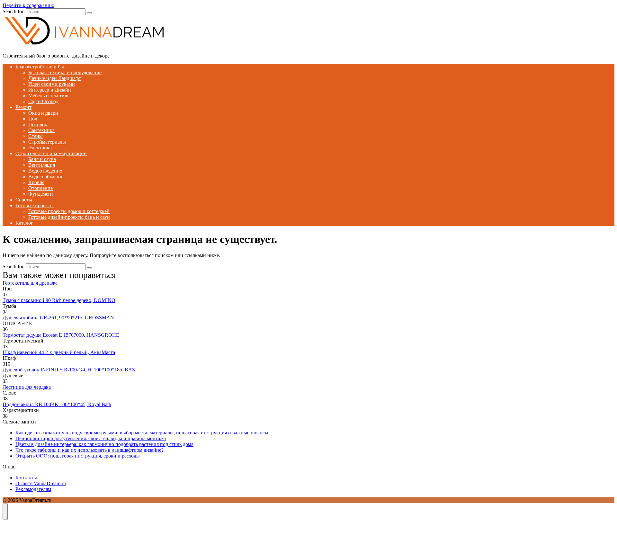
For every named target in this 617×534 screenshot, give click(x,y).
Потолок (37, 124)
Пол (32, 118)
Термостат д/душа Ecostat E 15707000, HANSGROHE (61, 335)
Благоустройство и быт (40, 66)
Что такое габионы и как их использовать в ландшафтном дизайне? (89, 450)
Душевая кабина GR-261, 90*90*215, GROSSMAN (58, 317)
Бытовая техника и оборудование (65, 72)
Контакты (26, 477)
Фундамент (40, 194)
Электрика (40, 147)
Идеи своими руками (51, 84)
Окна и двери (43, 113)
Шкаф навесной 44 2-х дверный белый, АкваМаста (59, 352)
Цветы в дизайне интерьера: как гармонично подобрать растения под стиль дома (104, 444)
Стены (35, 136)
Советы (23, 199)
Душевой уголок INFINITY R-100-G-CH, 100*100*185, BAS (69, 369)
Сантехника (41, 130)
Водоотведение (45, 171)
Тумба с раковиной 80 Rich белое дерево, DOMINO (59, 300)
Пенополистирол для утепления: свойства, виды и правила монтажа (90, 438)
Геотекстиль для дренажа (30, 283)
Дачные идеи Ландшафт (54, 78)
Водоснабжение (45, 176)
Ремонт (23, 107)
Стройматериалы (47, 142)
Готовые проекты (34, 205)
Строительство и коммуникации (51, 153)
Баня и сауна (42, 159)
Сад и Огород (43, 101)
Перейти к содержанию (28, 5)
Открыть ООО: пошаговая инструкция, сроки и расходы (77, 455)
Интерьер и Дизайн (49, 90)
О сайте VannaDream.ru (40, 483)
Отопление (40, 188)
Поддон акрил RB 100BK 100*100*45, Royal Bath (57, 404)
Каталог (24, 223)
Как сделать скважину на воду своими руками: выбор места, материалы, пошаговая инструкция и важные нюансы (141, 432)
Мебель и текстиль (48, 95)
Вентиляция (41, 165)
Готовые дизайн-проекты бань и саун (69, 217)
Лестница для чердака (27, 387)
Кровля (36, 182)
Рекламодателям (33, 489)
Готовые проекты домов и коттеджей (69, 211)
